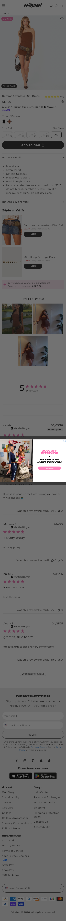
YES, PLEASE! (49, 468)
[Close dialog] (64, 441)
